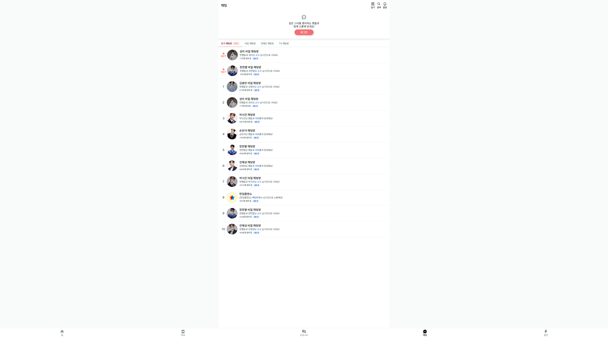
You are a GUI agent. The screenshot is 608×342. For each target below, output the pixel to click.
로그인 (304, 32)
